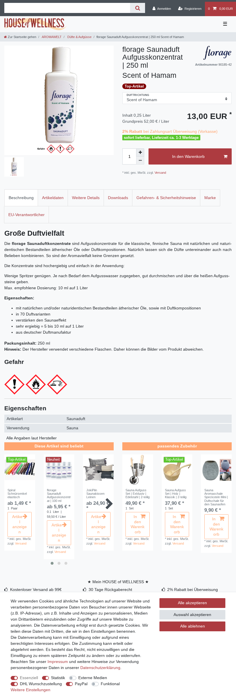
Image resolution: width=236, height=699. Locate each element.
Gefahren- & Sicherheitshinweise (166, 197)
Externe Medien (92, 677)
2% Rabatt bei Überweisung (192, 589)
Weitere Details (86, 197)
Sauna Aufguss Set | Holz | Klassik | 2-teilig (175, 493)
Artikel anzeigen (19, 524)
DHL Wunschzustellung (41, 683)
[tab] (21, 197)
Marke (210, 197)
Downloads (118, 197)
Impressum (57, 661)
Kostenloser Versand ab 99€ (36, 589)
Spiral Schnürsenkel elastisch (17, 493)
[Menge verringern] (140, 160)
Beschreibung (21, 197)
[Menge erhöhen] (140, 152)
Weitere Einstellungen (30, 689)
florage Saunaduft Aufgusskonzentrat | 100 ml (59, 495)
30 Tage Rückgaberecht (110, 589)
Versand (160, 172)
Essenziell (29, 677)
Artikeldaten (53, 197)
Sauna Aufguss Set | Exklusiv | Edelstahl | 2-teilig (137, 493)
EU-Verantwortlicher (26, 214)
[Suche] (137, 8)
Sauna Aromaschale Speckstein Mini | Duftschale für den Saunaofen (216, 497)
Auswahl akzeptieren (192, 614)
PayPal (81, 683)
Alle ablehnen (192, 626)
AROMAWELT (51, 37)
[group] (19, 469)
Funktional (110, 683)
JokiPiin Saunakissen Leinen (95, 493)
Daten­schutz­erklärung (100, 667)
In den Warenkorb (188, 156)
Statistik (58, 677)
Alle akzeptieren (192, 602)
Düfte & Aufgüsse (79, 37)
